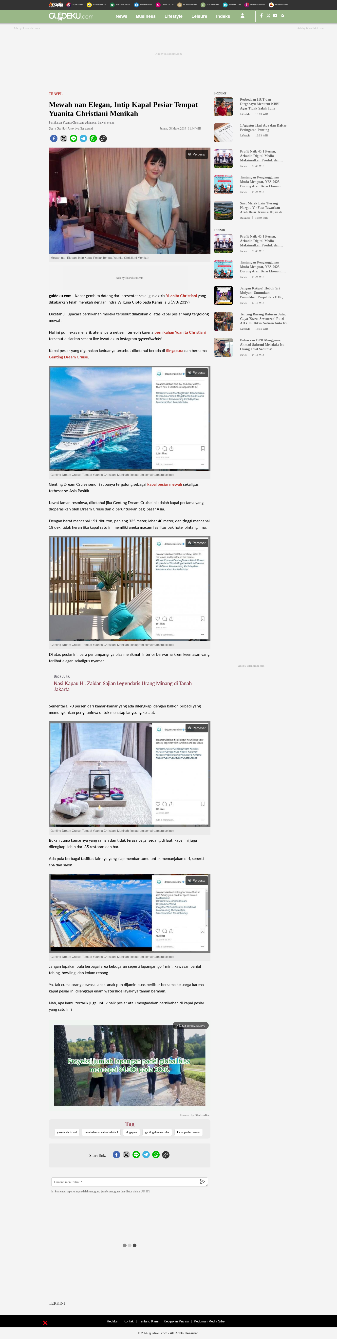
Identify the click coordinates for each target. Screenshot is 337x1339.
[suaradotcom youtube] (275, 16)
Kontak (129, 1321)
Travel (55, 94)
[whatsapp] (93, 140)
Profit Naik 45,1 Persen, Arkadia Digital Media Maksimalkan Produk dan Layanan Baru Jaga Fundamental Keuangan (260, 156)
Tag (129, 1124)
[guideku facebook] (261, 16)
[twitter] (64, 140)
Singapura (174, 351)
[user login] (242, 17)
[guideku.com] (71, 19)
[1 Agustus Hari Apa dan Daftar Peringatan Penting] (223, 139)
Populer (220, 93)
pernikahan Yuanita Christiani (180, 332)
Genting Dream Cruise (68, 357)
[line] (73, 140)
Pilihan (219, 230)
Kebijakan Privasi (176, 1321)
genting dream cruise (157, 1132)
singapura (131, 1132)
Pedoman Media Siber (209, 1321)
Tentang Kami (149, 1321)
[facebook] (54, 140)
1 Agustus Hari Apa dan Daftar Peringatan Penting (263, 128)
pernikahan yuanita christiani (101, 1132)
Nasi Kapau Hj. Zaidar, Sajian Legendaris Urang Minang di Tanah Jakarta (123, 686)
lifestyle (174, 16)
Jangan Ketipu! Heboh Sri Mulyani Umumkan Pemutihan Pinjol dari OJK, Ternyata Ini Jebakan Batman (262, 293)
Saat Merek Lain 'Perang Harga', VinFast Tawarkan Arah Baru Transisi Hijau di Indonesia (261, 208)
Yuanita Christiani (181, 296)
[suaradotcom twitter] (268, 16)
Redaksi (112, 1321)
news (121, 16)
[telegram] (83, 140)
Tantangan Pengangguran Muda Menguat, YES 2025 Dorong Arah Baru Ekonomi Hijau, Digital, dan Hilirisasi (261, 182)
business (146, 16)
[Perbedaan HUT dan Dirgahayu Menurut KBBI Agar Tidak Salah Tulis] (223, 113)
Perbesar (199, 154)
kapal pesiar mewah (164, 484)
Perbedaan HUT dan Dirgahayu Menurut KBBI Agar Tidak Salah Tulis (260, 104)
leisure (199, 16)
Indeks (223, 16)
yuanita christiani (67, 1132)
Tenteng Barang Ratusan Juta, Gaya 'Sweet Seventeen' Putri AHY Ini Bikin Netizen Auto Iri (263, 318)
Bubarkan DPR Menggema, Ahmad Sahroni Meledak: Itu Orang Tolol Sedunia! (262, 344)
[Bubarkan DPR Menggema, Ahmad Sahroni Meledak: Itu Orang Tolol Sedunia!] (223, 354)
